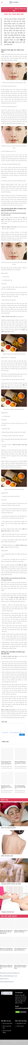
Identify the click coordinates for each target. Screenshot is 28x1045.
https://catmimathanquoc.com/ (8, 976)
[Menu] (2, 2)
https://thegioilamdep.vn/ (7, 981)
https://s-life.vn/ (4, 978)
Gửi (22, 735)
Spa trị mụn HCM (7, 1023)
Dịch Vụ (11, 8)
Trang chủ (5, 8)
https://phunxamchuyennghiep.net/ (9, 973)
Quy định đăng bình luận (15, 732)
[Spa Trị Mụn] (14, 2)
